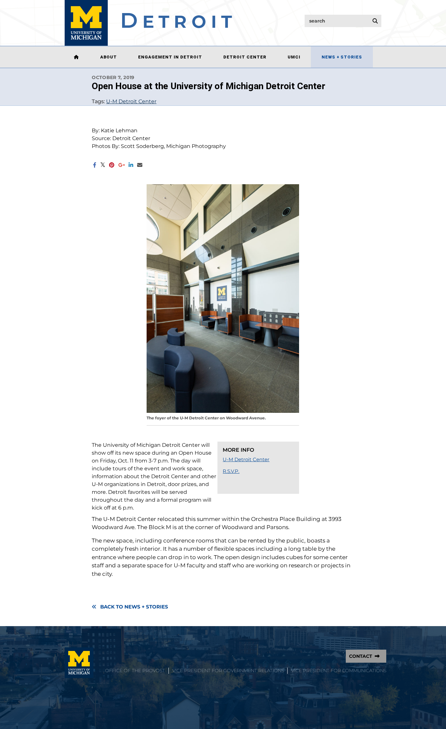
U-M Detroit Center (131, 101)
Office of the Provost (135, 670)
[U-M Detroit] (148, 23)
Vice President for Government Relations (228, 670)
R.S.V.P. (231, 471)
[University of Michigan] (79, 662)
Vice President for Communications (338, 670)
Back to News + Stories (134, 607)
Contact (360, 656)
